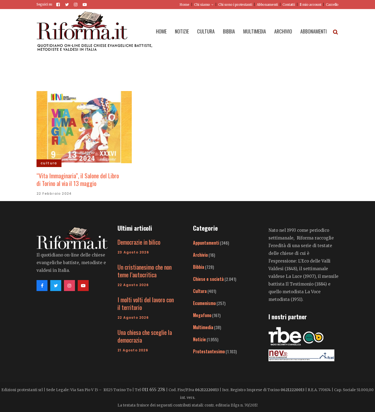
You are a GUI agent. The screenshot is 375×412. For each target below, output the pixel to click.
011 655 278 (153, 389)
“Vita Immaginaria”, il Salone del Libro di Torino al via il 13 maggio (78, 179)
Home (184, 4)
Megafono (202, 315)
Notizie (199, 339)
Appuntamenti (206, 242)
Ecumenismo (204, 303)
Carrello (332, 4)
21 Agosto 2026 (132, 350)
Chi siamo (202, 4)
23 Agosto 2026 (133, 252)
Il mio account (310, 4)
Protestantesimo (209, 351)
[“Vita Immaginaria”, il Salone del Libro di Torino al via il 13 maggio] (84, 126)
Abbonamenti (267, 4)
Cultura (200, 291)
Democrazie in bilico (138, 242)
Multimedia (203, 327)
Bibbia (198, 267)
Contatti (288, 4)
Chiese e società (208, 279)
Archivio (200, 255)
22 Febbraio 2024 (54, 193)
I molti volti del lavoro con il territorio (145, 303)
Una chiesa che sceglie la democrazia (144, 336)
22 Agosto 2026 (133, 285)
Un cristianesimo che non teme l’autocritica (144, 271)
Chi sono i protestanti (235, 4)
